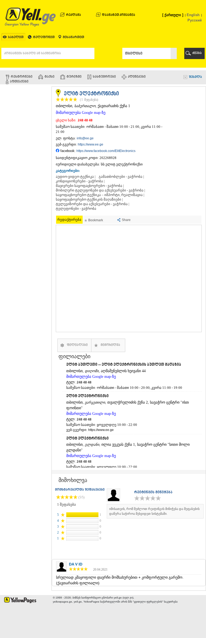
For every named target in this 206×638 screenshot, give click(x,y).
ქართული (172, 15)
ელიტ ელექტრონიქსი (87, 396)
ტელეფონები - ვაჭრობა (76, 209)
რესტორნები (21, 77)
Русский (194, 20)
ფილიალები (77, 345)
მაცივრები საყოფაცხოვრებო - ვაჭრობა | (90, 186)
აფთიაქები (19, 82)
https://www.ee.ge (90, 144)
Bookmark (95, 220)
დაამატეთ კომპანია (118, 15)
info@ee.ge (85, 138)
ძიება (197, 53)
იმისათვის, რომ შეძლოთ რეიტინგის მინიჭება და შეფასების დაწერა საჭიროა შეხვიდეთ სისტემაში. (154, 511)
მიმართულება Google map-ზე (80, 113)
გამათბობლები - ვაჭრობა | (121, 177)
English (193, 15)
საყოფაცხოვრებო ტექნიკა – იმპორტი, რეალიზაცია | (100, 195)
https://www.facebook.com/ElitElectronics (105, 151)
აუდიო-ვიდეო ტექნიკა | (75, 177)
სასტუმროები (104, 77)
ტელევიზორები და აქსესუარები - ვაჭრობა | (92, 204)
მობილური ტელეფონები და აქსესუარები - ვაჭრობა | (100, 190)
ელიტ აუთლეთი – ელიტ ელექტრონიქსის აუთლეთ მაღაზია (123, 365)
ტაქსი (49, 77)
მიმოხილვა (110, 345)
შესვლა (195, 77)
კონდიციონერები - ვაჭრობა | (80, 181)
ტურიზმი (74, 77)
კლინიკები (137, 77)
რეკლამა (73, 15)
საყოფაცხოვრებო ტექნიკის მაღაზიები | (89, 199)
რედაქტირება (69, 220)
